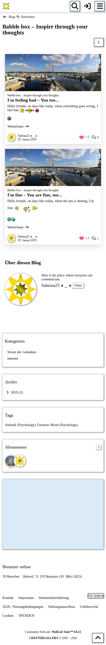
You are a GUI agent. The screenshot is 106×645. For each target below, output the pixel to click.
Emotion (43, 425)
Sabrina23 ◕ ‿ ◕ (56, 285)
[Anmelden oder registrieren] (87, 6)
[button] (99, 42)
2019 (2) (16, 392)
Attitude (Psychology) (20, 425)
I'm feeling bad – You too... (33, 100)
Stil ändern (95, 595)
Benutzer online (16, 566)
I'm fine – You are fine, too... (34, 194)
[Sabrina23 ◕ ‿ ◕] (20, 461)
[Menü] (100, 6)
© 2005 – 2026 (53, 638)
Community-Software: (53, 632)
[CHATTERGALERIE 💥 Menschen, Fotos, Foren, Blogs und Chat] (6, 6)
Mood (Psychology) (64, 425)
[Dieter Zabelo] (11, 461)
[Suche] (75, 6)
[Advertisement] (53, 319)
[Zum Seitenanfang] (98, 638)
